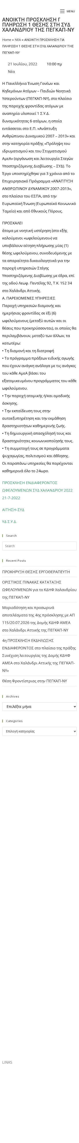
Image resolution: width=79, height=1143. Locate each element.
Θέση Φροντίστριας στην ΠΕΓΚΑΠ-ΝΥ (34, 680)
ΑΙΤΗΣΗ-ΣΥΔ (13, 509)
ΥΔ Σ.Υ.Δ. (9, 521)
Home (6, 40)
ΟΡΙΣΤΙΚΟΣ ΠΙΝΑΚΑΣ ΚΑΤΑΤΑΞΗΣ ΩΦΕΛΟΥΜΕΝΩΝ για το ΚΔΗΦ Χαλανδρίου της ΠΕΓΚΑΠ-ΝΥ (39, 590)
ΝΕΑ (18, 40)
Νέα (11, 71)
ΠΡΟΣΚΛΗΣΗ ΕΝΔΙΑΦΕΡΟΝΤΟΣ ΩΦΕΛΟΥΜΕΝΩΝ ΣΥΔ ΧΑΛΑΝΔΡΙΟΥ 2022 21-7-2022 (37, 490)
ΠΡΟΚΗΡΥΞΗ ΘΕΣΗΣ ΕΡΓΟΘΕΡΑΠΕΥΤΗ (36, 571)
